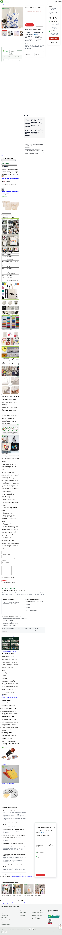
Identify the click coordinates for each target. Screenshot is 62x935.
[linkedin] (33, 929)
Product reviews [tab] (5, 160)
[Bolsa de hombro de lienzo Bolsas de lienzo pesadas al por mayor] (7, 889)
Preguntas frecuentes (14, 156)
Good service (14, 164)
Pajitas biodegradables (5, 922)
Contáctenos (22, 915)
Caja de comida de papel (5, 924)
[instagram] (2, 932)
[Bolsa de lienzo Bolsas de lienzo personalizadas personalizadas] (54, 918)
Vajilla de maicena (4, 915)
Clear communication (6, 164)
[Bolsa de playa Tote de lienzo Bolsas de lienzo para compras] (29, 889)
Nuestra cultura (23, 913)
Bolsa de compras (14, 4)
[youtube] (6, 932)
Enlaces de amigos (57, 931)
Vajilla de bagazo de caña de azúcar (7, 913)
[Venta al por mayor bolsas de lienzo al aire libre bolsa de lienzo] (18, 889)
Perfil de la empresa (6, 636)
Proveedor (4, 156)
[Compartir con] (43, 7)
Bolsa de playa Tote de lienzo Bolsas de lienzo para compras (29, 897)
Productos (8, 4)
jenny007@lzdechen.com (39, 918)
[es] (4, 1)
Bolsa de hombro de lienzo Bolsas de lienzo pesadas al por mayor (7, 897)
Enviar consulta (29, 24)
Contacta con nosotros (49, 931)
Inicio (3, 4)
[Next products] (43, 888)
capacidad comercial (16, 636)
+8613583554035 (40, 917)
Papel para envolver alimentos (6, 919)
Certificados (7, 697)
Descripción (8, 156)
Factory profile (19, 51)
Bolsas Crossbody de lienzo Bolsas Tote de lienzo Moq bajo (22, 876)
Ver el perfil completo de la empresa (9, 651)
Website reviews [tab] (12, 160)
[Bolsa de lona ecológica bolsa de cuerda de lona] (40, 889)
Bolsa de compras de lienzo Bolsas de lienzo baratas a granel (20, 874)
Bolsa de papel (4, 917)
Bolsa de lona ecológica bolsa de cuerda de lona (39, 897)
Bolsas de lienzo (23, 4)
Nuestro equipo (23, 912)
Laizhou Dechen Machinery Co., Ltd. (12, 49)
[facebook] (30, 929)
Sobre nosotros (23, 910)
